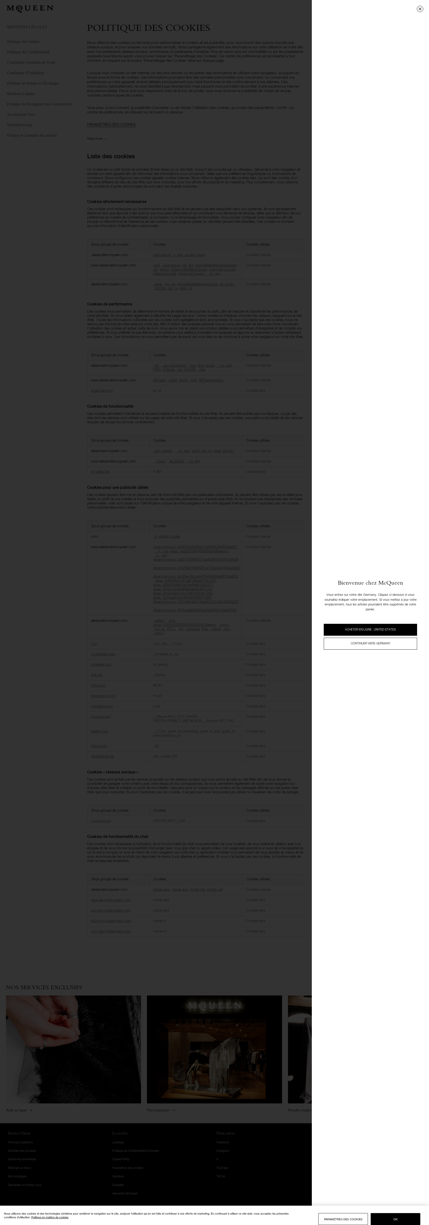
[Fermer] (420, 9)
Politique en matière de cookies (50, 1217)
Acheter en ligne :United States (370, 629)
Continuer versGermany (370, 643)
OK (395, 1219)
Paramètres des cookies (343, 1219)
